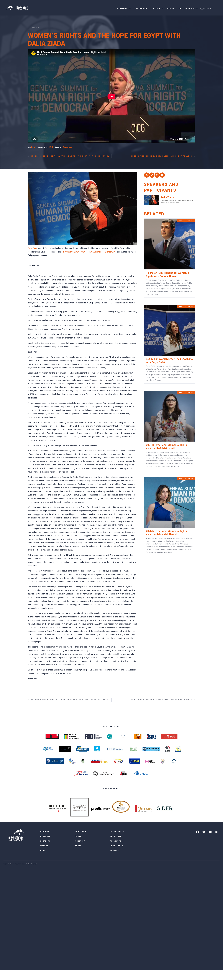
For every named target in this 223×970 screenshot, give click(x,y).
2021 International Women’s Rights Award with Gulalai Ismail (166, 446)
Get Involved (187, 9)
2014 (51, 147)
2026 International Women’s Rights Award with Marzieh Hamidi (166, 532)
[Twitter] (204, 832)
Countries (141, 9)
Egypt (33, 147)
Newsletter (116, 846)
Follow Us (115, 841)
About (43, 851)
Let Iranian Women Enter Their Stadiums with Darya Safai (169, 360)
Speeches (45, 836)
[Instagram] (216, 832)
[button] (146, 175)
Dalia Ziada (67, 147)
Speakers (45, 841)
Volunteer (116, 836)
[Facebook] (197, 832)
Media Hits (81, 841)
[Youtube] (210, 832)
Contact (114, 851)
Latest (156, 9)
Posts (78, 836)
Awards (44, 846)
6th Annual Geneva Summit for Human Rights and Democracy (88, 252)
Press (171, 9)
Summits (122, 9)
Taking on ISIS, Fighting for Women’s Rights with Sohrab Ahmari (167, 274)
